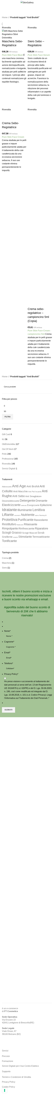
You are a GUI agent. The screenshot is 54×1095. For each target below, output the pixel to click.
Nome (7, 631)
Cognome (9, 642)
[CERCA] (49, 387)
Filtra (7, 417)
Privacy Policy (11, 674)
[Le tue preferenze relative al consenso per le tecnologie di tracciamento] (4, 1090)
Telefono (8, 663)
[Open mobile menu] (3, 2)
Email (7, 652)
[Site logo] (27, 2)
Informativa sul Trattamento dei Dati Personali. (26, 698)
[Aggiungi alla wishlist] (5, 86)
